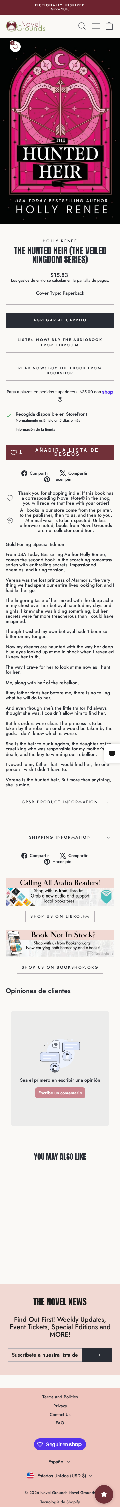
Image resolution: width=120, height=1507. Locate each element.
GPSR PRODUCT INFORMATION (60, 802)
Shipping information (60, 837)
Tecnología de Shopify (60, 1502)
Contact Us (60, 1414)
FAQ (60, 1423)
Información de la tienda (35, 429)
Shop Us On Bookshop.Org (60, 967)
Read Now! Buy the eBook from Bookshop (60, 370)
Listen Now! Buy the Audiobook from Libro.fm (60, 342)
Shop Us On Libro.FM (60, 916)
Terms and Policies (60, 1397)
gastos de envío (32, 280)
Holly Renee (60, 241)
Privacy (60, 1406)
